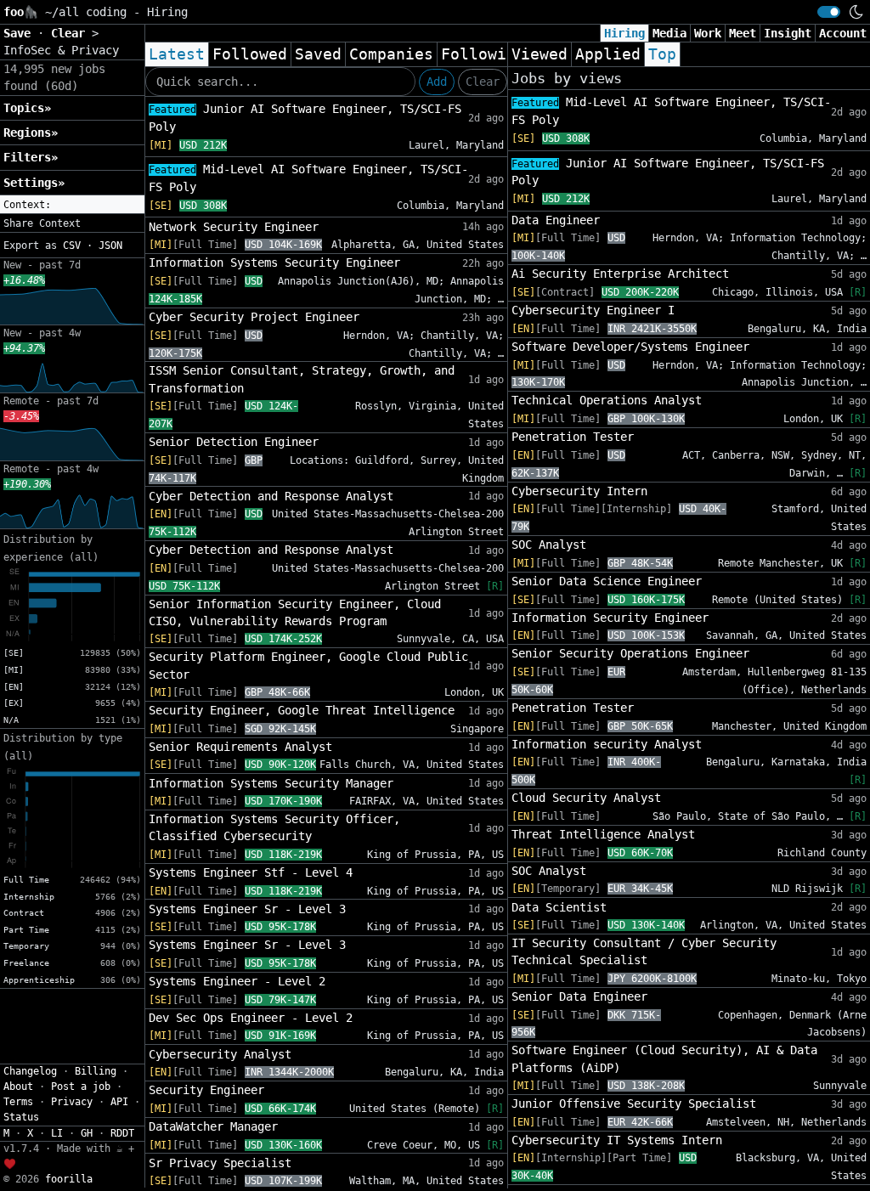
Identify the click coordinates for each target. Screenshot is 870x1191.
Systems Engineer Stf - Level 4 (251, 872)
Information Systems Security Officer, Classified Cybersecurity (274, 827)
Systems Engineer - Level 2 (237, 981)
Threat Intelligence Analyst (603, 834)
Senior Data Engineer (579, 996)
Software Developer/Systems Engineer (630, 346)
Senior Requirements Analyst (240, 747)
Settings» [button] (34, 182)
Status (21, 1117)
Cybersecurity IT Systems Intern (616, 1140)
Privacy (72, 1102)
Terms (18, 1102)
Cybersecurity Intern (579, 491)
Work (707, 33)
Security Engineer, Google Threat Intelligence (302, 710)
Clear (483, 81)
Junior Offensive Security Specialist (633, 1103)
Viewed (539, 54)
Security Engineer (206, 1090)
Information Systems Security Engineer (274, 262)
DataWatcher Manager (213, 1126)
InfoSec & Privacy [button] (61, 50)
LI (57, 1133)
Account (843, 33)
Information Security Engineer (610, 617)
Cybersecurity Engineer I (593, 310)
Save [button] (20, 33)
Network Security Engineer (234, 227)
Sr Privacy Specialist (220, 1163)
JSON (110, 245)
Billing (95, 1071)
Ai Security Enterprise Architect (620, 273)
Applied (608, 54)
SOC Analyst (548, 544)
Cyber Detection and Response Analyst (271, 496)
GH (87, 1133)
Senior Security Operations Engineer (630, 653)
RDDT (122, 1133)
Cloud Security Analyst (586, 797)
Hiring (624, 33)
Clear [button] (71, 33)
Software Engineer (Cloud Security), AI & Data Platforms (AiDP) (664, 1058)
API (119, 1102)
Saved (318, 54)
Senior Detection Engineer (234, 442)
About (18, 1086)
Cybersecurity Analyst (220, 1054)
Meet (742, 33)
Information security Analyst (606, 744)
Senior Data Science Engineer (606, 581)
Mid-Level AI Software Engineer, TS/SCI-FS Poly (308, 178)
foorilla (69, 1179)
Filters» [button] (30, 157)
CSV (72, 245)
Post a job (80, 1086)
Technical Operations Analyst (606, 400)
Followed (249, 54)
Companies (391, 54)
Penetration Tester (572, 436)
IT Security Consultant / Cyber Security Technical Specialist (644, 951)
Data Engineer (555, 220)
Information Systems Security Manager (271, 783)
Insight (787, 33)
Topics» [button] (27, 108)
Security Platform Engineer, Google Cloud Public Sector (308, 665)
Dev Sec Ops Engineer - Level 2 (251, 1017)
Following (483, 54)
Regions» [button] (30, 132)
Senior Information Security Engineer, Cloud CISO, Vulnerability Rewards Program (295, 612)
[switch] (828, 12)
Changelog (30, 1071)
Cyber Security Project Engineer (254, 317)
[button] (72, 204)
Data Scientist (559, 907)
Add (437, 81)
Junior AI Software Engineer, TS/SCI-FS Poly (305, 117)
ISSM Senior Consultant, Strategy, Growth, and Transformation (302, 379)
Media (669, 33)
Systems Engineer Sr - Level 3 (247, 909)
